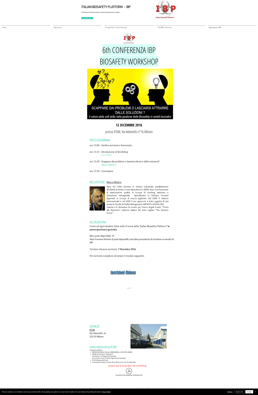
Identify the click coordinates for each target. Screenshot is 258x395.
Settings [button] (230, 392)
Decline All (239, 392)
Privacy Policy (106, 392)
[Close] (255, 391)
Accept (249, 392)
